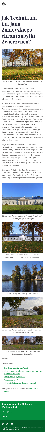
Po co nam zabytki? (11, 380)
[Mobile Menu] (41, 4)
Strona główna (7, 412)
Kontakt (4, 416)
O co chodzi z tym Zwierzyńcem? (16, 368)
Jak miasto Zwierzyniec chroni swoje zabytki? (20, 383)
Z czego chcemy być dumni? (14, 377)
